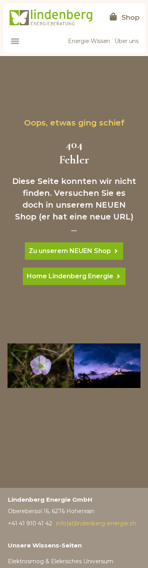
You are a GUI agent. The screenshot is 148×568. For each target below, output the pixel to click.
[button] (14, 41)
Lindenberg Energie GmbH (50, 499)
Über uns (126, 41)
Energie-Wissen (89, 41)
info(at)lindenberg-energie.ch (96, 523)
